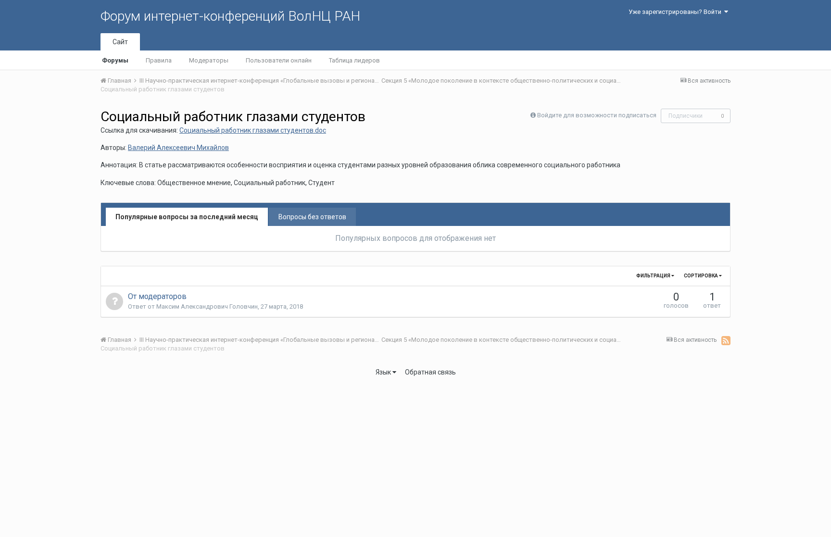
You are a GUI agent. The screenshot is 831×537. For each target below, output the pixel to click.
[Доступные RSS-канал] (725, 340)
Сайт (120, 42)
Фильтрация (653, 275)
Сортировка (701, 275)
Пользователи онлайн (279, 60)
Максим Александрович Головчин (207, 306)
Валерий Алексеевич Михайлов (178, 147)
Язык (384, 372)
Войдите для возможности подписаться (596, 115)
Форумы (115, 60)
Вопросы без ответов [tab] (312, 217)
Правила (159, 60)
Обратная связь (430, 372)
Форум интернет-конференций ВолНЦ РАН (230, 16)
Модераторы (208, 60)
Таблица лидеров (354, 60)
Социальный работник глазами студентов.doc (252, 130)
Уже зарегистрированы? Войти (676, 11)
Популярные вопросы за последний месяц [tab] (186, 217)
